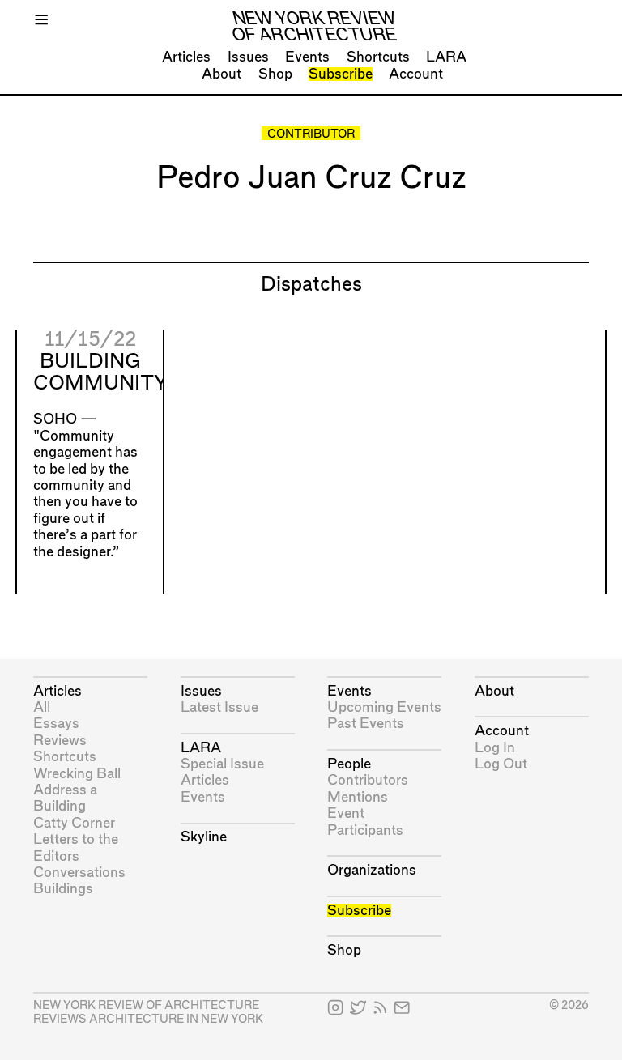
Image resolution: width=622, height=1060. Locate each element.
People (349, 764)
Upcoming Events (384, 707)
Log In (495, 748)
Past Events (365, 723)
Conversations (79, 872)
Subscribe (341, 74)
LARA (446, 57)
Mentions (357, 797)
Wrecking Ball (77, 774)
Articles (186, 57)
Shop (275, 74)
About (221, 74)
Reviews (60, 740)
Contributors (367, 780)
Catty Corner (74, 823)
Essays (56, 723)
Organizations (371, 870)
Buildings (63, 889)
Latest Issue (219, 707)
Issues (248, 57)
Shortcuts (378, 57)
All (41, 707)
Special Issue (222, 764)
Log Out (501, 764)
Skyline (204, 837)
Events (307, 57)
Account (416, 74)
